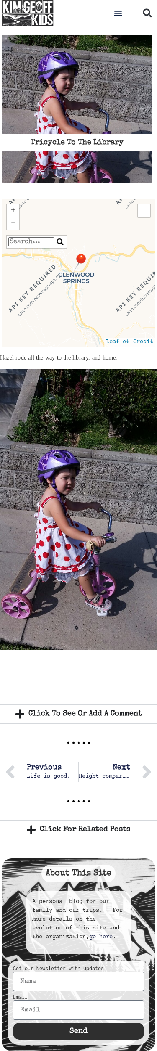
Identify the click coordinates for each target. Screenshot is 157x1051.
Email (20, 997)
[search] (31, 241)
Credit (143, 342)
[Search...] (60, 242)
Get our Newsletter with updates (58, 969)
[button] (118, 13)
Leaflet (117, 342)
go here (101, 937)
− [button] (13, 223)
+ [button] (13, 210)
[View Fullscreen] (144, 210)
